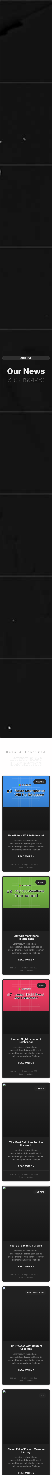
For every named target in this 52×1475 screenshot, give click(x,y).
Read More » (26, 856)
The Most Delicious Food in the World (26, 1144)
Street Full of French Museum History (26, 1451)
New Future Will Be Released (26, 835)
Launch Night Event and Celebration (26, 1040)
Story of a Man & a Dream (26, 1245)
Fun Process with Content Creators (26, 1347)
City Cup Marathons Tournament (26, 937)
